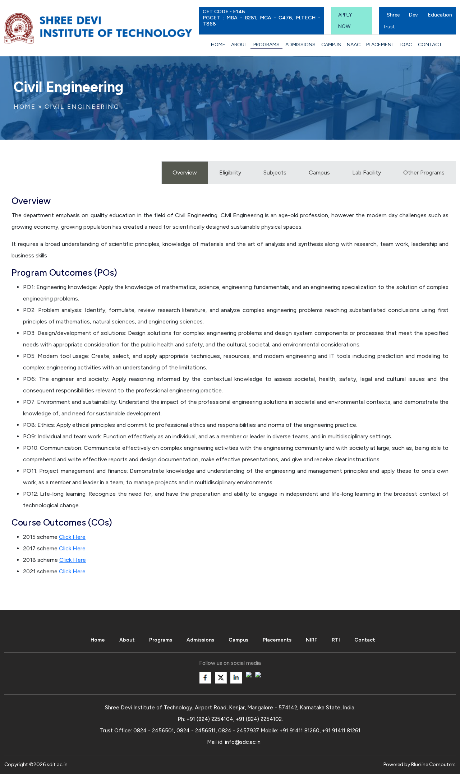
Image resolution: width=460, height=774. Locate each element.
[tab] (319, 172)
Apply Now (345, 20)
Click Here (72, 536)
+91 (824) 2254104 (210, 719)
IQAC (406, 45)
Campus (331, 45)
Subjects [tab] (274, 172)
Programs (266, 45)
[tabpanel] (230, 389)
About (239, 45)
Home (218, 45)
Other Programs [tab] (424, 172)
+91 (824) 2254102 (259, 719)
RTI (336, 640)
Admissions (300, 45)
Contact (430, 45)
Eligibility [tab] (230, 172)
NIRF (311, 640)
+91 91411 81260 (299, 730)
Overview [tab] (184, 172)
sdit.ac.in (57, 764)
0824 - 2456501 (153, 730)
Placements (277, 640)
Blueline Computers (433, 764)
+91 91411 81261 (341, 730)
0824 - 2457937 (238, 730)
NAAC (353, 45)
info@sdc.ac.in (243, 742)
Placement (380, 45)
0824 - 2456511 (196, 730)
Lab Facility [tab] (366, 172)
